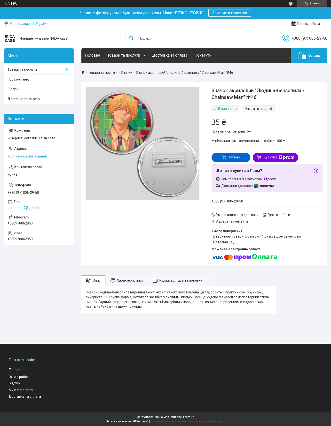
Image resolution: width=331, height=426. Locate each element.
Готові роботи (20, 377)
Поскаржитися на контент (168, 421)
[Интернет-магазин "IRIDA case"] (10, 38)
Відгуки (13, 89)
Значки (126, 73)
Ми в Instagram (21, 390)
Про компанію (19, 79)
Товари (14, 370)
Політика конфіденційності (206, 421)
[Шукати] (131, 38)
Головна (92, 55)
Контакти (203, 55)
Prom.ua (188, 417)
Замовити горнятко (229, 13)
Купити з (270, 157)
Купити (234, 157)
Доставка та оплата (169, 55)
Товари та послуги (123, 55)
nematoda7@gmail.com (26, 208)
